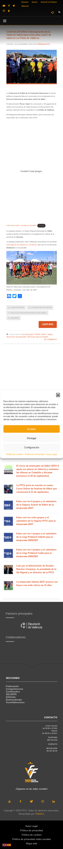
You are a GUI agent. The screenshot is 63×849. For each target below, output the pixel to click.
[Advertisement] (31, 389)
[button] (58, 395)
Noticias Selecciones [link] (37, 337)
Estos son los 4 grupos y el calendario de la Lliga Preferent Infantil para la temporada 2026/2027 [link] (36, 537)
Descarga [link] (41, 225)
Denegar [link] (31, 438)
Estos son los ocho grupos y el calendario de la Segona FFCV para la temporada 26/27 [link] (36, 520)
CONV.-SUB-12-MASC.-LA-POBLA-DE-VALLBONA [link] (21, 225)
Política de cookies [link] (14, 454)
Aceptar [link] (31, 429)
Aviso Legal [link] (51, 454)
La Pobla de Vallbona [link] (41, 307)
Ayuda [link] (34, 2)
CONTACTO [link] (52, 744)
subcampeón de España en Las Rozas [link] (21, 245)
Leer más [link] (47, 324)
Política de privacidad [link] (35, 454)
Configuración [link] (31, 447)
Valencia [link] (15, 318)
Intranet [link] (24, 2)
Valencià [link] (25, 6)
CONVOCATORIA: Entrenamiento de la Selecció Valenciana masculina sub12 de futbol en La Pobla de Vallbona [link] (28, 34)
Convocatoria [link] (17, 307)
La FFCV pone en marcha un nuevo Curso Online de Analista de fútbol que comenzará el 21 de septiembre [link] (36, 488)
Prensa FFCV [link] (43, 44)
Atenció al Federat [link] (49, 2)
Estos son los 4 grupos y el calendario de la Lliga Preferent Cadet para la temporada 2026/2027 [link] (36, 553)
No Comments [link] (50, 339)
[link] (3, 5)
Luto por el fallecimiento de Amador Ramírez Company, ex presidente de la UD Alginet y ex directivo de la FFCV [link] (36, 569)
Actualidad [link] (28, 334)
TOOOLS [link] (39, 814)
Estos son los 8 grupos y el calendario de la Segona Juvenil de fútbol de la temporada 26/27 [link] (36, 504)
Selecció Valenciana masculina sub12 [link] (29, 313)
